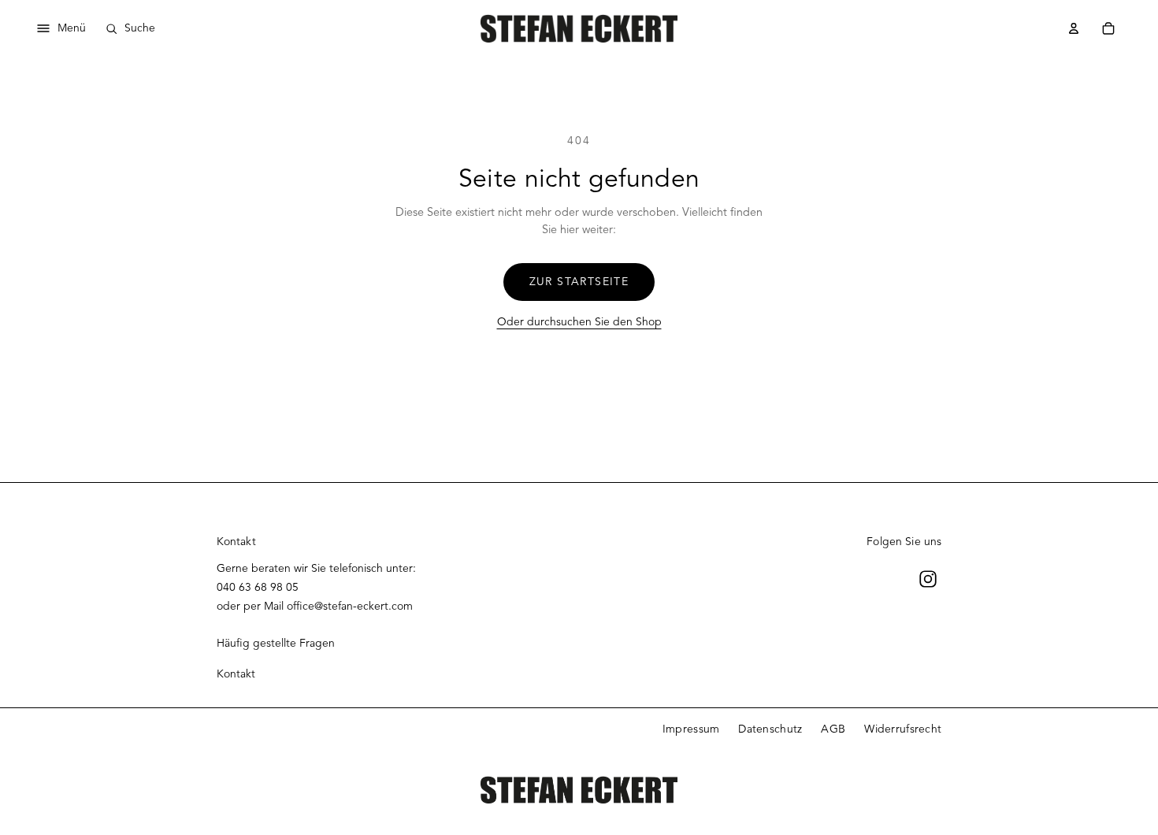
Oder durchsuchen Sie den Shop (579, 321)
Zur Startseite (579, 281)
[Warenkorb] (1108, 28)
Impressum (691, 729)
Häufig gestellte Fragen (276, 643)
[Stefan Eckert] (579, 28)
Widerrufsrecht (902, 729)
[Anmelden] (1074, 28)
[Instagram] (928, 579)
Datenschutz (770, 729)
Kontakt (236, 674)
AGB (833, 729)
